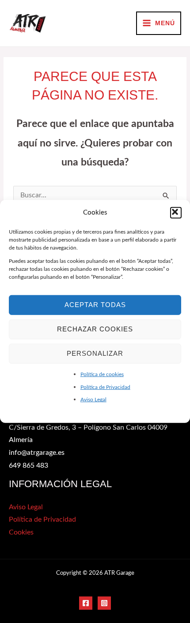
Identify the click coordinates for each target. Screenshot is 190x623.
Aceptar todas (95, 304)
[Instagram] (104, 603)
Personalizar (95, 353)
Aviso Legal (93, 399)
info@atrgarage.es (37, 453)
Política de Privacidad (105, 386)
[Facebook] (85, 603)
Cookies (21, 532)
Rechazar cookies (95, 329)
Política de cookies (102, 374)
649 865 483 (28, 465)
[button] (176, 213)
